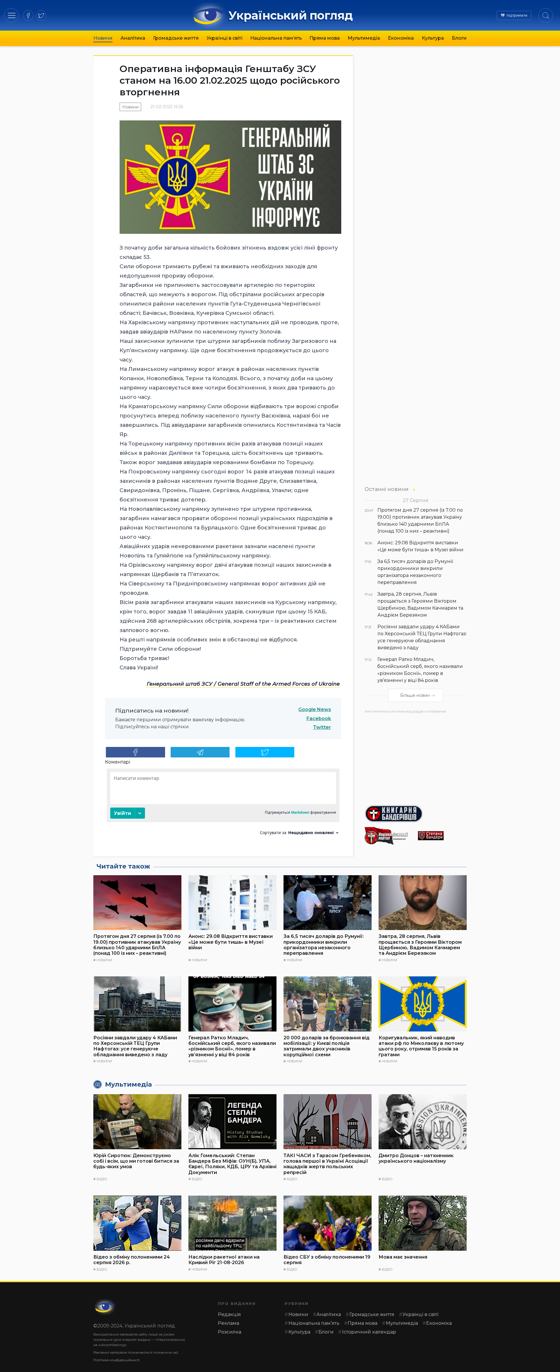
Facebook (319, 718)
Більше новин (415, 695)
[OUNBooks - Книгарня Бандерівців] (416, 813)
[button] (11, 15)
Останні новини (387, 489)
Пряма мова (324, 38)
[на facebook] (28, 15)
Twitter (322, 727)
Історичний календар (369, 1332)
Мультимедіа (364, 38)
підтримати (517, 15)
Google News (314, 709)
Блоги (459, 38)
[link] (243, 684)
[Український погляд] (105, 1307)
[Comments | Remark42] (223, 804)
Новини (103, 38)
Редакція (229, 1314)
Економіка (401, 38)
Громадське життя (176, 38)
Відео (102, 1179)
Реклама (228, 1323)
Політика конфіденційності (116, 1360)
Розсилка (229, 1332)
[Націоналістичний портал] (389, 836)
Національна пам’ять (276, 38)
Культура (433, 38)
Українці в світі (224, 38)
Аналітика (132, 38)
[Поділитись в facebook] (135, 752)
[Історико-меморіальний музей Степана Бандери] (442, 835)
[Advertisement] (416, 757)
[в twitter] (41, 15)
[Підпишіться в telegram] (200, 752)
